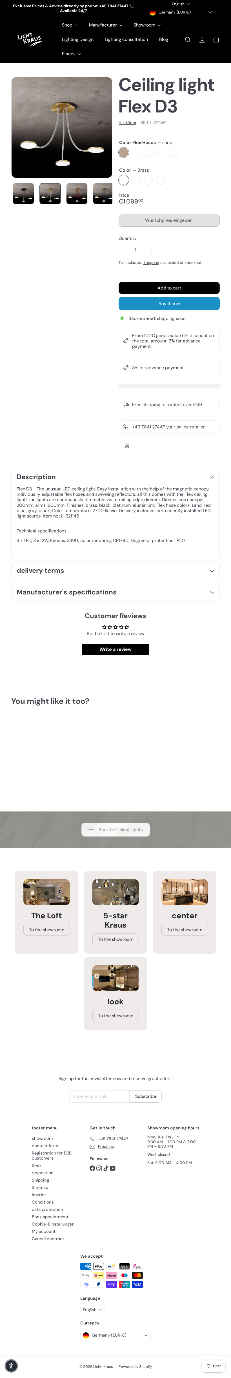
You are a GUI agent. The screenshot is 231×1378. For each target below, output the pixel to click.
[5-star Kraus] (115, 892)
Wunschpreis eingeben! (170, 222)
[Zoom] (62, 127)
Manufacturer (103, 25)
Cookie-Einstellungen (53, 1224)
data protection (47, 1209)
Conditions (43, 1202)
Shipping (151, 262)
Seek (37, 1165)
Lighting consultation (126, 39)
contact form (45, 1146)
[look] (115, 978)
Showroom (145, 25)
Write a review (115, 649)
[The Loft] (46, 892)
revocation (43, 1173)
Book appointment (50, 1217)
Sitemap (40, 1187)
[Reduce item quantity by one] (125, 250)
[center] (184, 892)
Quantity (128, 238)
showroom (42, 1138)
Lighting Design (78, 39)
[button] (11, 1366)
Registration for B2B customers (52, 1155)
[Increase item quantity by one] (146, 250)
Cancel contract (48, 1239)
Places (69, 54)
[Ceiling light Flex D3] (26, 757)
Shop (68, 25)
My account (43, 1231)
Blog (163, 39)
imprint (39, 1195)
